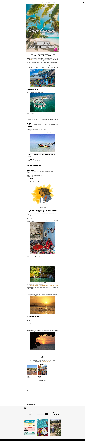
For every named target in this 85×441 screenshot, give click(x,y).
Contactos (29, 414)
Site (27, 390)
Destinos (33, 2)
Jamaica (31, 59)
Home (29, 2)
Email (28, 387)
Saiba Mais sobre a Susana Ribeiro (46, 361)
